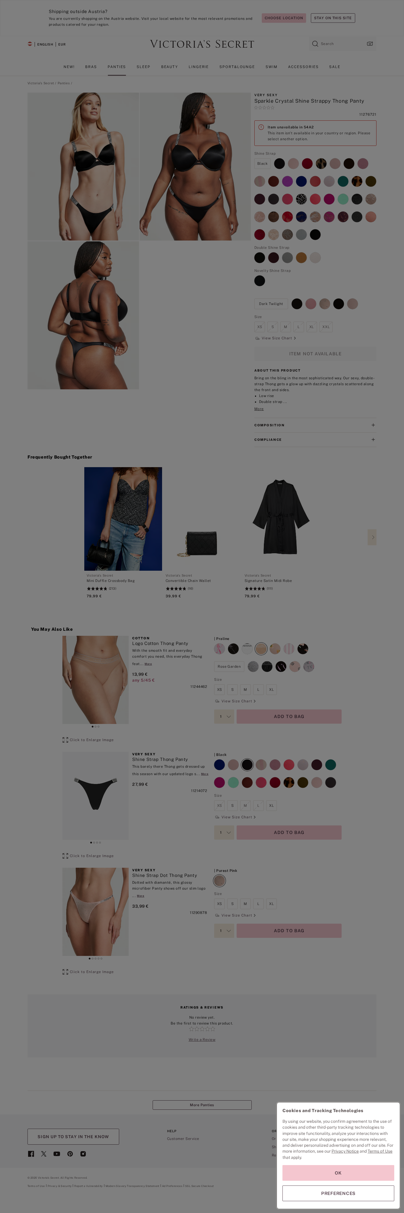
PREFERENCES (338, 1193)
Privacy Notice (345, 1151)
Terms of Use (380, 1151)
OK (338, 1172)
